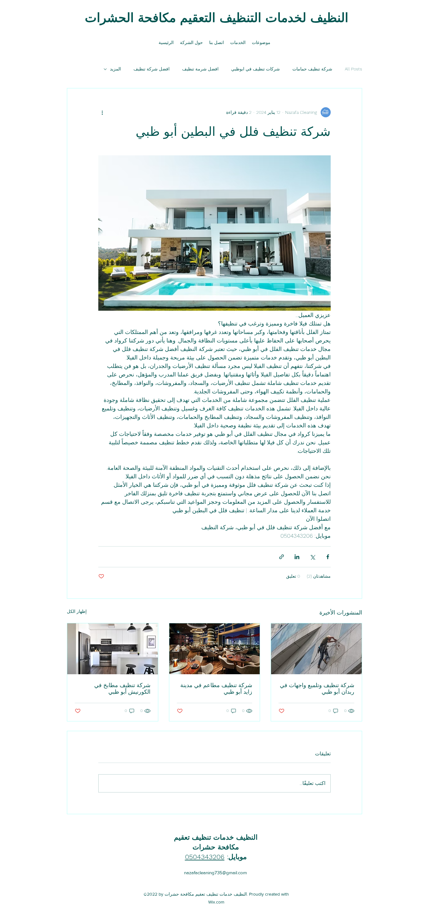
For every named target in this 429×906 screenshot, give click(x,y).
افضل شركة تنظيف (151, 68)
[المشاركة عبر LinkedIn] (297, 557)
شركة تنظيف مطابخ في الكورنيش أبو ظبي (122, 688)
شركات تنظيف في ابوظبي (255, 68)
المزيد (115, 68)
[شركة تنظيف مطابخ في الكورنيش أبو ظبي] (112, 648)
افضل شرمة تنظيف (200, 68)
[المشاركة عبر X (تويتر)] (312, 557)
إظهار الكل (77, 611)
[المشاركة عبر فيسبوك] (328, 557)
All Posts (353, 68)
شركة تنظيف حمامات (312, 68)
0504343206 (205, 857)
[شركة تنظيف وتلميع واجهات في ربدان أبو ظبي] (316, 648)
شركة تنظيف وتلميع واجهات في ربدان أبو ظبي (317, 688)
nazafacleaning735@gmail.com (215, 872)
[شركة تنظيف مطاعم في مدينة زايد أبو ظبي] (214, 648)
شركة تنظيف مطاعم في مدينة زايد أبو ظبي (216, 688)
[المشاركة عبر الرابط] (282, 557)
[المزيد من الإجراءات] (102, 112)
